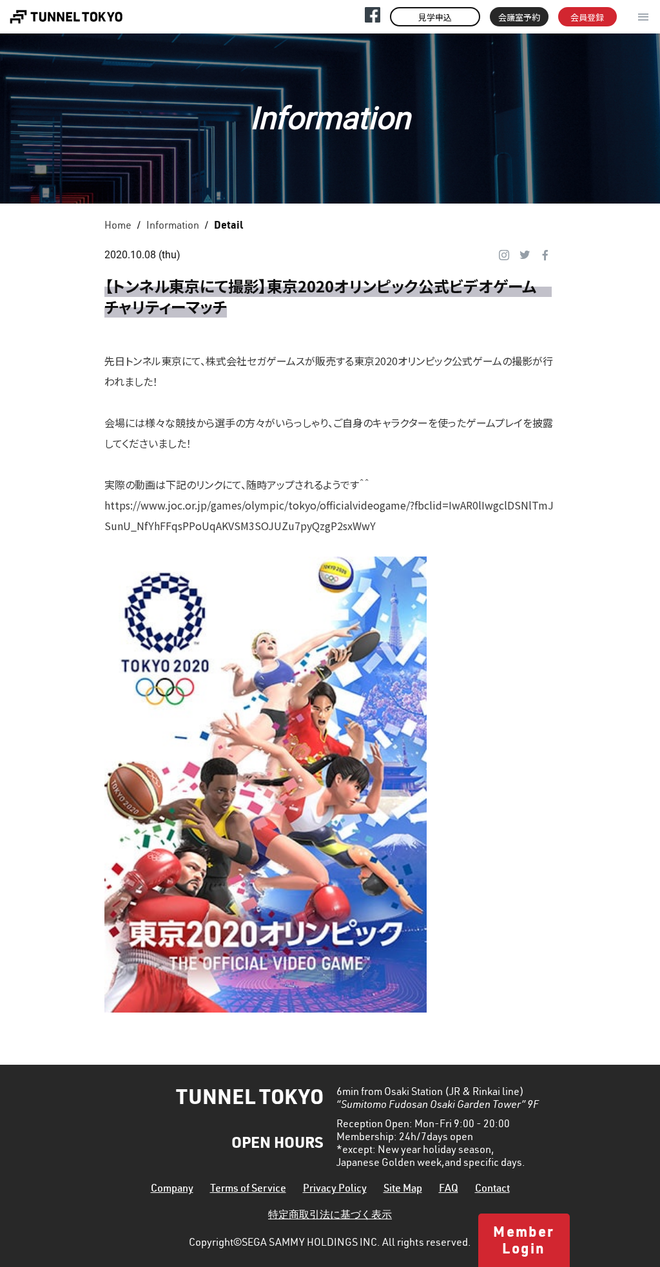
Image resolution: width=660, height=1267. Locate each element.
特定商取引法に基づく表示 (330, 1216)
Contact (492, 1190)
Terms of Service (248, 1190)
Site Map (402, 1190)
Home (117, 227)
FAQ (448, 1190)
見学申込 (435, 17)
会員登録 (587, 17)
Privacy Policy (335, 1190)
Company (172, 1190)
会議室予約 (519, 17)
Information (172, 227)
